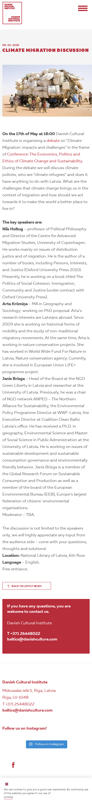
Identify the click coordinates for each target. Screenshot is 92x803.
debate (53, 141)
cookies (8, 797)
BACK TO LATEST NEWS (27, 586)
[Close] (6, 784)
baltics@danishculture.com (32, 639)
